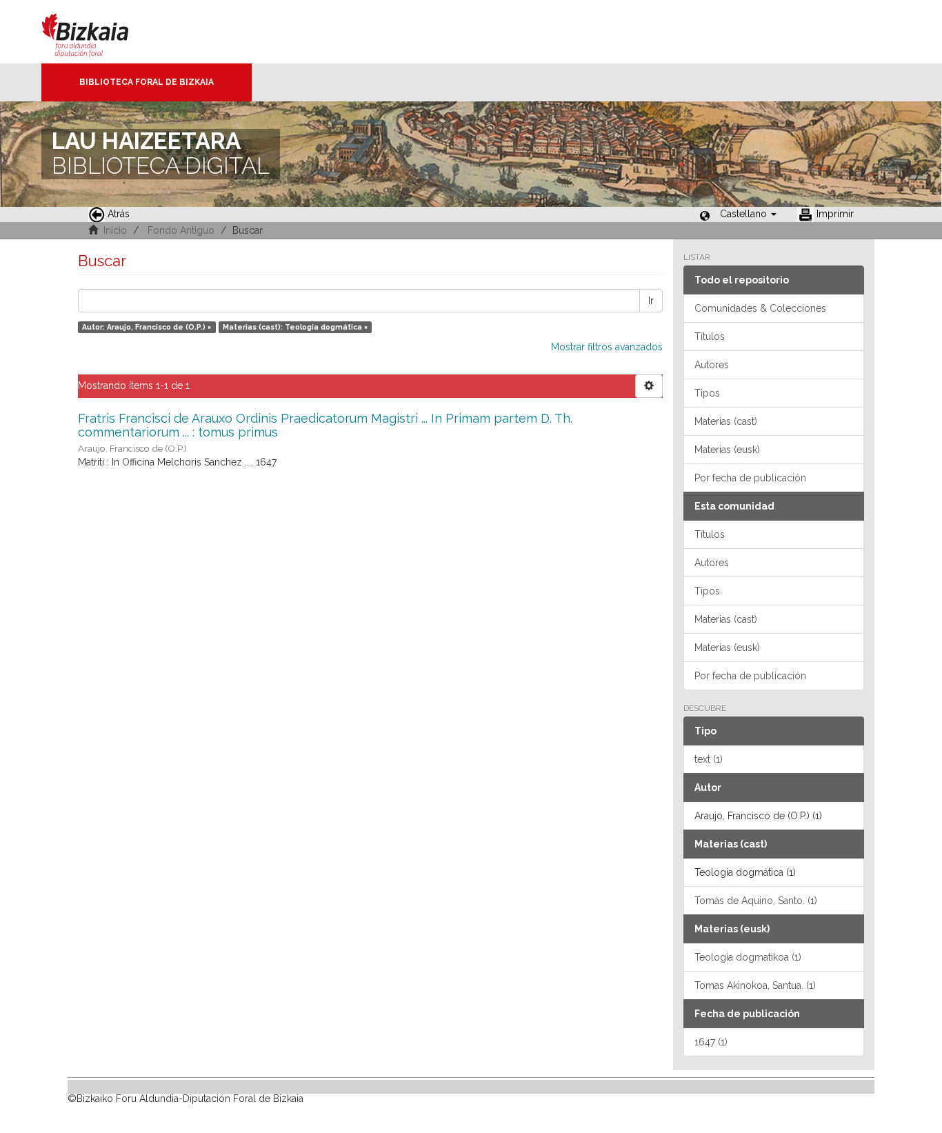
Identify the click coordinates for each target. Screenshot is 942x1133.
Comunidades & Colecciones (760, 308)
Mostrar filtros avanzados (607, 346)
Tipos (707, 393)
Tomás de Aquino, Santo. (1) (755, 900)
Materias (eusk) (727, 449)
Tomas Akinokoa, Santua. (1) (755, 985)
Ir (651, 300)
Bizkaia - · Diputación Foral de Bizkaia (99, 31)
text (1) (708, 759)
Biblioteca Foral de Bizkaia (146, 82)
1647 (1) (711, 1041)
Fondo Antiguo (181, 230)
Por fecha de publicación (750, 477)
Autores (711, 364)
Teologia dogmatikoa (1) (747, 957)
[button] (748, 214)
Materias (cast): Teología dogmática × (295, 327)
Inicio (115, 230)
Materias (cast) (725, 421)
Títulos (709, 336)
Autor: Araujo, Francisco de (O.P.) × (146, 327)
